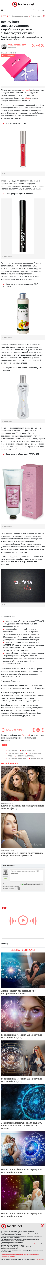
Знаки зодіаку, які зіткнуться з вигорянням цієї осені (18, 992)
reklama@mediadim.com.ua (33, 1244)
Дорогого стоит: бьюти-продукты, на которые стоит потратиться (22, 854)
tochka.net (26, 90)
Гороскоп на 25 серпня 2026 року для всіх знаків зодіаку (21, 1170)
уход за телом (28, 750)
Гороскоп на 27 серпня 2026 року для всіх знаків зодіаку (21, 1036)
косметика (12, 750)
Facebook (26, 735)
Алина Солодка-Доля (17, 45)
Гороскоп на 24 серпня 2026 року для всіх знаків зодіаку (21, 1215)
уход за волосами (15, 753)
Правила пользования (7, 1254)
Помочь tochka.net (20, 16)
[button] (38, 10)
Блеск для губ (37, 758)
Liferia (27, 98)
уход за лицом (34, 753)
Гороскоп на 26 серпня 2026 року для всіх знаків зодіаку (21, 1080)
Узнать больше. (40, 1259)
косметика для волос (17, 758)
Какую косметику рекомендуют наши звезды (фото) (22, 807)
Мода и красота (8, 56)
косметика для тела (25, 756)
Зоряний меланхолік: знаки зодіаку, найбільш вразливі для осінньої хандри (21, 1125)
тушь (10, 756)
